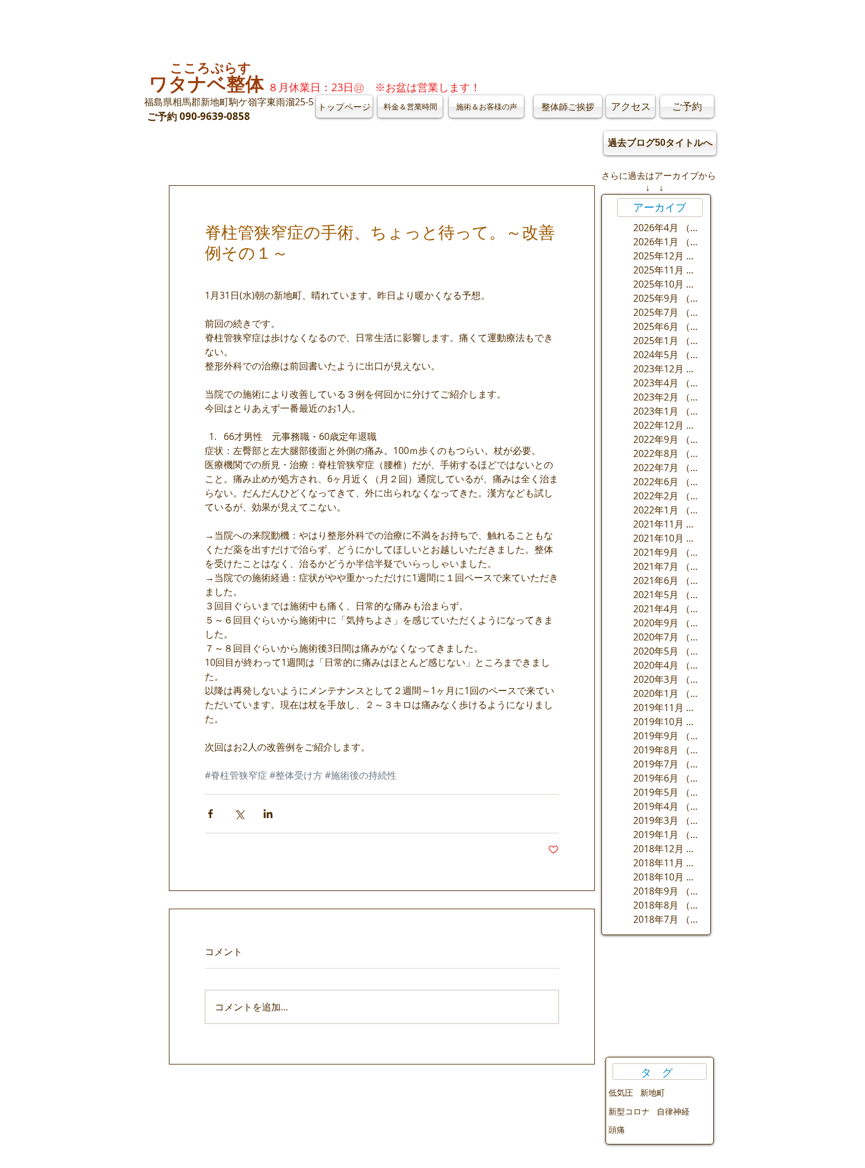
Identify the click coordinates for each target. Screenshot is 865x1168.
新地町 (652, 1092)
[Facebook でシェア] (210, 813)
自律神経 (673, 1111)
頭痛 (616, 1129)
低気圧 (620, 1092)
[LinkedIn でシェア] (268, 813)
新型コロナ (629, 1111)
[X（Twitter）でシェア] (239, 813)
